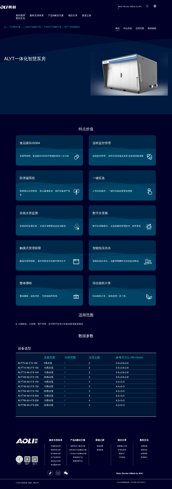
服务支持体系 (37, 15)
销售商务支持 (56, 449)
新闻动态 (144, 449)
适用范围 (140, 28)
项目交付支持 (56, 461)
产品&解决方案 (56, 15)
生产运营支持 (56, 457)
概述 (117, 28)
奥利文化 (20, 18)
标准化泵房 (122, 449)
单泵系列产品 (78, 457)
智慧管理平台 (78, 461)
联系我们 (144, 457)
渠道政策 (100, 449)
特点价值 (127, 28)
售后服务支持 (56, 464)
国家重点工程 (122, 446)
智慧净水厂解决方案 (77, 446)
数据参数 (152, 28)
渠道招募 (100, 446)
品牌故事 (144, 446)
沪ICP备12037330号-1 (138, 482)
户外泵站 (122, 457)
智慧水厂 (122, 453)
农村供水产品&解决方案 (78, 449)
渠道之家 (86, 15)
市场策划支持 (56, 446)
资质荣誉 (144, 453)
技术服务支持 (56, 453)
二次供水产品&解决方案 (78, 453)
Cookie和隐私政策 (123, 482)
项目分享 (72, 15)
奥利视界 (20, 15)
